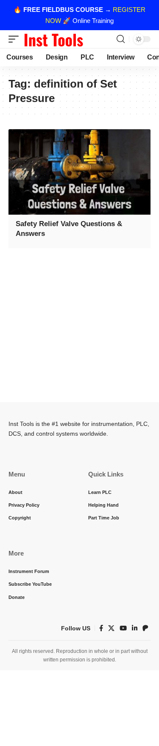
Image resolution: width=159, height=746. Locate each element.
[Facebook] (101, 628)
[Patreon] (145, 628)
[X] (111, 628)
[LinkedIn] (134, 628)
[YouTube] (123, 628)
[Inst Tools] (53, 39)
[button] (15, 39)
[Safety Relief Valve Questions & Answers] (79, 172)
